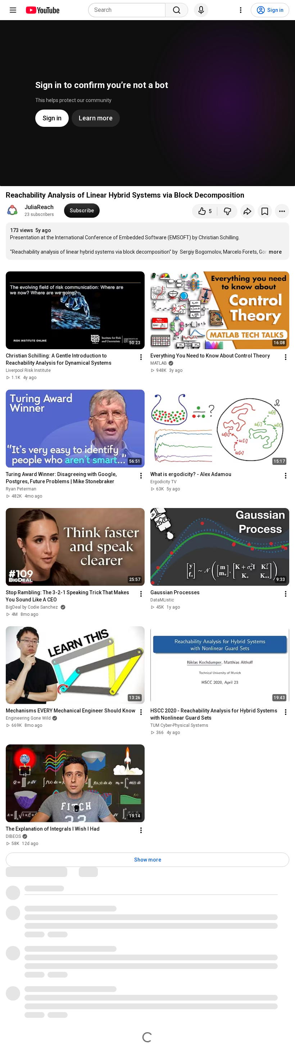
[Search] (176, 10)
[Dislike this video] (227, 211)
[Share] (247, 211)
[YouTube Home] (42, 10)
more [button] (275, 252)
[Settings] (240, 10)
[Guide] (13, 10)
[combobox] (129, 10)
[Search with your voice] (201, 10)
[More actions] (282, 211)
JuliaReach (39, 207)
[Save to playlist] (265, 211)
